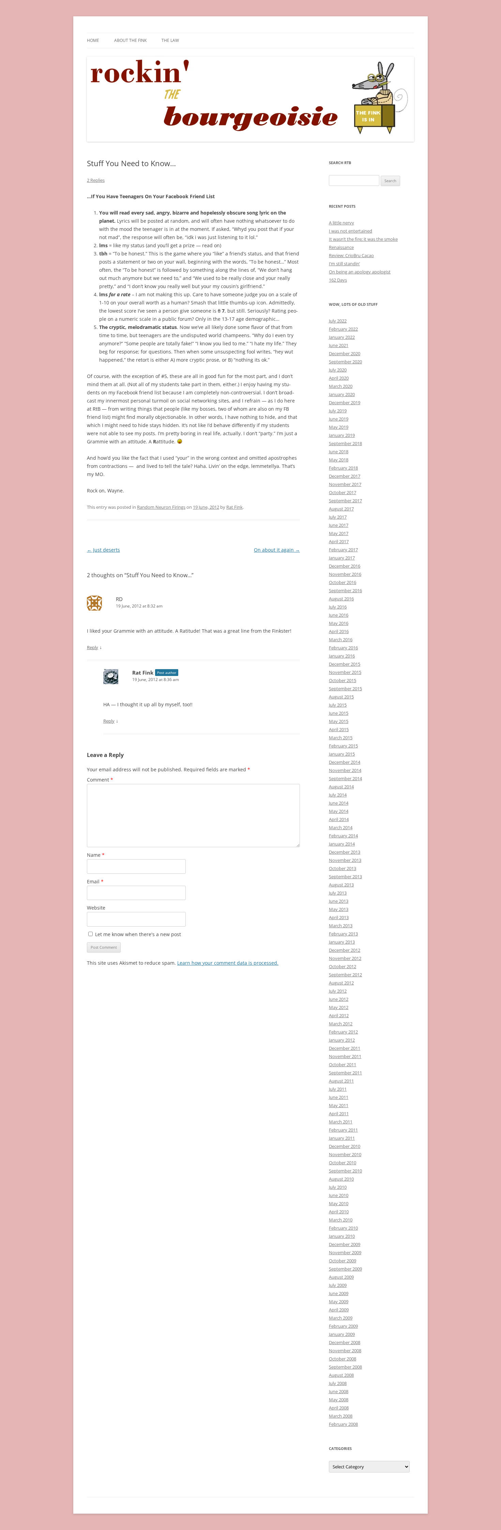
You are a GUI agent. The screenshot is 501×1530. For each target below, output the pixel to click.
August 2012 (341, 983)
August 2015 (341, 697)
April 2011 (339, 1113)
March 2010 (340, 1220)
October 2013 (342, 868)
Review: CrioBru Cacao (351, 255)
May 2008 (338, 1400)
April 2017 (339, 541)
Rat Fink (234, 507)
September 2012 (345, 975)
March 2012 (340, 1024)
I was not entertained (350, 231)
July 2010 (338, 1187)
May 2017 (338, 533)
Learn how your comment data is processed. (227, 963)
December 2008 (344, 1342)
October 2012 (342, 966)
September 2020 (345, 362)
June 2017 (338, 525)
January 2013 (342, 942)
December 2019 (344, 402)
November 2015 (345, 672)
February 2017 (343, 550)
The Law (170, 40)
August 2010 (341, 1179)
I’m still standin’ (344, 264)
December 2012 (344, 950)
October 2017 (342, 492)
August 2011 (341, 1081)
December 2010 (344, 1146)
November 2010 (345, 1154)
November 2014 (345, 770)
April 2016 (339, 631)
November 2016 (345, 574)
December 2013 (344, 852)
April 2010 (339, 1212)
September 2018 (345, 443)
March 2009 (340, 1318)
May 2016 (338, 623)
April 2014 (339, 819)
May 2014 (338, 811)
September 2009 (345, 1269)
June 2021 (338, 345)
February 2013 (343, 934)
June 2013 (338, 901)
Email (95, 881)
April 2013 (339, 917)
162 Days (338, 280)
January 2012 (342, 1040)
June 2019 (338, 419)
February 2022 (343, 329)
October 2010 (342, 1163)
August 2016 (341, 599)
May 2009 (338, 1301)
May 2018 (338, 460)
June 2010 (338, 1195)
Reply (92, 647)
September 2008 (345, 1367)
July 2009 (338, 1285)
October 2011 (342, 1064)
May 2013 (338, 909)
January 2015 (342, 754)
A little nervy (341, 223)
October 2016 (342, 582)
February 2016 (343, 648)
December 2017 (344, 476)
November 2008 (345, 1350)
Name (96, 855)
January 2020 (342, 394)
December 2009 (344, 1244)
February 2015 (343, 746)
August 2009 (341, 1277)
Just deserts (103, 550)
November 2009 (345, 1252)
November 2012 (345, 958)
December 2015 (344, 664)
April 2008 (339, 1408)
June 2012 (338, 999)
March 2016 (340, 639)
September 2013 (345, 876)
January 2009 (342, 1334)
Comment (100, 779)
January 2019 (342, 435)
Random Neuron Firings (161, 507)
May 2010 (338, 1203)
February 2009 (343, 1326)
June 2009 (338, 1293)
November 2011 (345, 1056)
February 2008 (343, 1424)
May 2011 (338, 1105)
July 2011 (338, 1089)
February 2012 (343, 1032)
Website (96, 907)
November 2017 (345, 484)
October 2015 (342, 680)
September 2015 (345, 688)
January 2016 (342, 656)
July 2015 (338, 705)
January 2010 (342, 1236)
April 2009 (339, 1310)
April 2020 (339, 378)
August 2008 (341, 1375)
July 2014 (338, 795)
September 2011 (345, 1073)
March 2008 (340, 1416)
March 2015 (340, 738)
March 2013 (340, 925)
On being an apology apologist (360, 272)
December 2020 (344, 353)
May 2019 (338, 427)
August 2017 (341, 509)
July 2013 (338, 893)
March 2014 (340, 827)
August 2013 (341, 885)
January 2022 (342, 337)
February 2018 (343, 468)
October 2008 (342, 1359)
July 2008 (338, 1383)
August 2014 (341, 787)
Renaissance (341, 247)
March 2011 (340, 1122)
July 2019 (338, 411)
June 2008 (338, 1391)
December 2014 (344, 762)
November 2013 (345, 860)
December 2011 (344, 1048)
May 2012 (338, 1007)
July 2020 (338, 370)
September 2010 (345, 1171)
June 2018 (338, 451)
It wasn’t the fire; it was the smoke (363, 239)
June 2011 (338, 1097)
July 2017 (338, 517)
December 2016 (344, 566)
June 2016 (338, 615)
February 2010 (343, 1228)
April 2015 (339, 729)
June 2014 (338, 803)
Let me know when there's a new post (137, 934)
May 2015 (338, 721)
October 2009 (342, 1261)
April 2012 (339, 1015)
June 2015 (338, 713)
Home (93, 40)
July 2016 (338, 607)
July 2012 (338, 991)
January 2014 (342, 844)
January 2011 (342, 1138)
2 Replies (96, 180)
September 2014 (345, 778)
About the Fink (130, 40)
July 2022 (338, 321)
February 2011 (343, 1130)
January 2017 (342, 558)
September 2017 (345, 501)
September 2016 (345, 590)
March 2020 (340, 386)
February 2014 (343, 836)
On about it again (277, 550)
